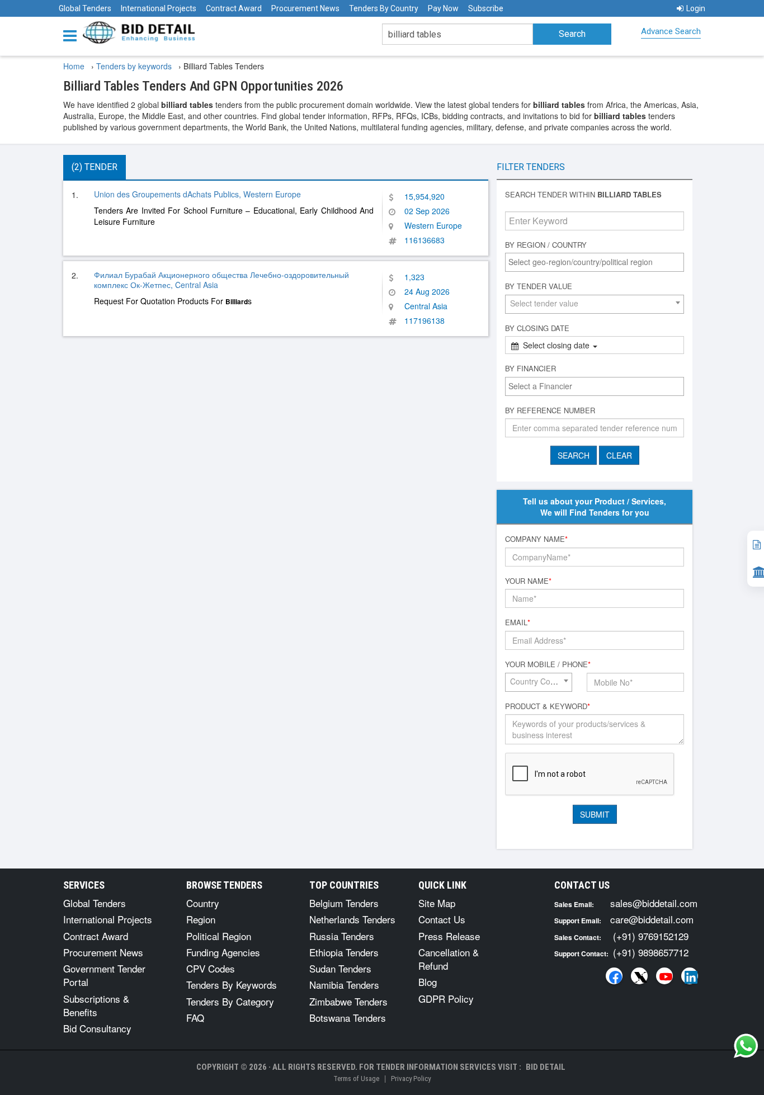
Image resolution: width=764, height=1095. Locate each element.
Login (695, 8)
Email (517, 622)
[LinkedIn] (689, 975)
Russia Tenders (341, 936)
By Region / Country (546, 245)
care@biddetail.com (652, 919)
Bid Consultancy (97, 1028)
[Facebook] (614, 975)
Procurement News (305, 8)
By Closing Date (537, 328)
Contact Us (441, 919)
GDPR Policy (446, 999)
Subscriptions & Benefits (96, 1005)
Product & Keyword (547, 706)
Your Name (528, 581)
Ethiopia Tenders (344, 952)
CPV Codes (210, 968)
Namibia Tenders (344, 985)
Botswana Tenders (347, 1018)
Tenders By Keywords (231, 985)
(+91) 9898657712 (650, 952)
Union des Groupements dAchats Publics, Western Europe (197, 194)
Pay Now (443, 8)
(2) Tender (94, 167)
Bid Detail (545, 1067)
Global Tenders (85, 8)
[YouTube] (664, 975)
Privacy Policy (411, 1078)
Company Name (536, 539)
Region (200, 919)
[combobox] (594, 262)
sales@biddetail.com (653, 903)
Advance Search (671, 31)
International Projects (158, 8)
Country (202, 903)
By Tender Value (538, 286)
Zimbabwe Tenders (348, 1001)
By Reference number (550, 410)
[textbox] (597, 261)
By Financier (530, 369)
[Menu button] (72, 35)
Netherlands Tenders (352, 919)
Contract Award (234, 8)
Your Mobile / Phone (548, 664)
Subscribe (485, 8)
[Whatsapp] (746, 1046)
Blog (427, 982)
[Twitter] (639, 975)
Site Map (436, 903)
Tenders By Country (383, 8)
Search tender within (583, 195)
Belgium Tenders (344, 903)
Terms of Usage (356, 1078)
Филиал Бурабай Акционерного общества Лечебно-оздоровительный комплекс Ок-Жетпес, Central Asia (221, 279)
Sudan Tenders (340, 968)
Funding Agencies (223, 952)
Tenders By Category (230, 1001)
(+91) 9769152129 (650, 936)
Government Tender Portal (104, 975)
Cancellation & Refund (448, 959)
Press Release (449, 936)
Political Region (218, 936)
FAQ (195, 1018)
